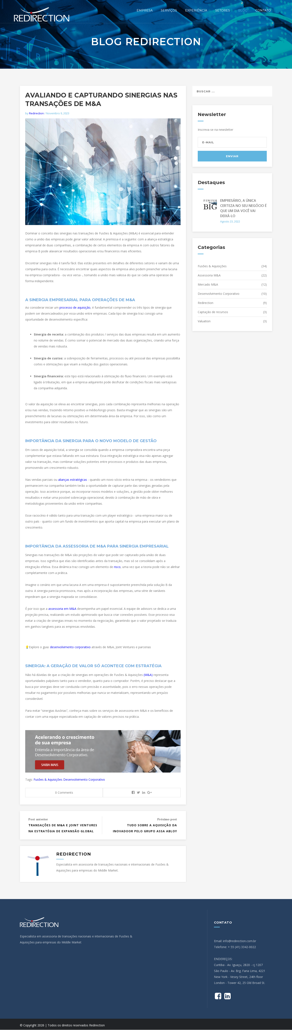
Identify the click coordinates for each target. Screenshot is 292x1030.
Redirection (36, 113)
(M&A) (148, 675)
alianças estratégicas (72, 480)
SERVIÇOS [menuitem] (169, 10)
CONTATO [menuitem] (263, 10)
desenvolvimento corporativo (70, 647)
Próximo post (167, 819)
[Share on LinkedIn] (143, 792)
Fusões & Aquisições (48, 779)
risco (117, 567)
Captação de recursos (213, 312)
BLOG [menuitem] (242, 10)
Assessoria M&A (209, 275)
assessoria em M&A (62, 609)
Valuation (204, 321)
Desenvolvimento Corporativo (84, 779)
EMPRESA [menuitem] (145, 10)
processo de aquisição (74, 307)
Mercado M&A (208, 284)
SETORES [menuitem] (222, 10)
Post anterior (38, 819)
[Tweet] (138, 792)
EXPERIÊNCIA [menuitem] (196, 10)
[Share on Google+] (149, 792)
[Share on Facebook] (133, 792)
